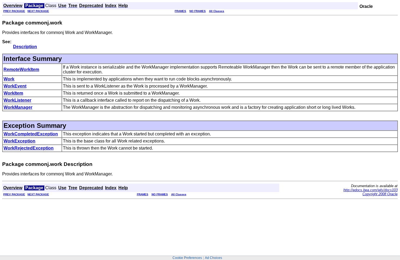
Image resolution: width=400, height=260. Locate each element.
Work (9, 79)
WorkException (19, 141)
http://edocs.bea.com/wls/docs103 (370, 190)
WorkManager (18, 107)
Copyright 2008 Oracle (380, 194)
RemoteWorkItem (21, 69)
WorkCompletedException (31, 134)
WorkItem (13, 93)
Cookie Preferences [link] (187, 258)
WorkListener (17, 100)
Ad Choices (213, 258)
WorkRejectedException (29, 148)
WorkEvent (15, 86)
